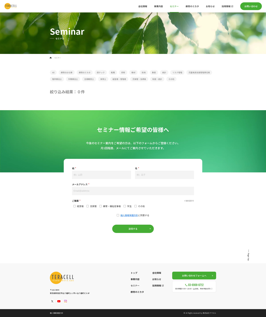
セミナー (135, 285)
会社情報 (156, 273)
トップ (134, 273)
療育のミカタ (137, 292)
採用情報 (156, 285)
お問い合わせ (251, 6)
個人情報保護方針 (129, 215)
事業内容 (135, 279)
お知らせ (156, 279)
